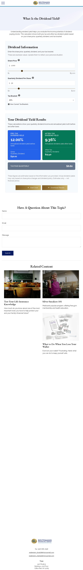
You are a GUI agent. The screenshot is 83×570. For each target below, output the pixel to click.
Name (4, 211)
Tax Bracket (14, 95)
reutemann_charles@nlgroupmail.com (41, 556)
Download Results (57, 188)
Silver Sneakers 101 (52, 301)
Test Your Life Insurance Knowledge (16, 303)
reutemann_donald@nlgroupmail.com (41, 552)
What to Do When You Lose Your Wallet (59, 345)
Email (4, 223)
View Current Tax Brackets (18, 104)
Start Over (34, 188)
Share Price (14, 60)
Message (5, 235)
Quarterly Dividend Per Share (21, 77)
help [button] (19, 60)
